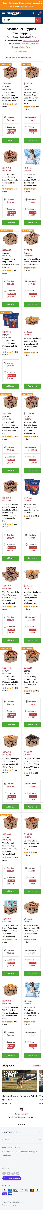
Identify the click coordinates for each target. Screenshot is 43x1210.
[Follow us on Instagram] (13, 1173)
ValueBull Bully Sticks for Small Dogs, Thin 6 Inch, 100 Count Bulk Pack (31, 98)
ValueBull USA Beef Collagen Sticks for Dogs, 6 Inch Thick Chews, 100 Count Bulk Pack (32, 764)
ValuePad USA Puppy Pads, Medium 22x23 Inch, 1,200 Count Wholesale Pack (32, 180)
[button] (8, 104)
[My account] (34, 13)
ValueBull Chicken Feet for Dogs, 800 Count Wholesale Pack (31, 845)
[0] (38, 13)
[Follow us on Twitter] (8, 1173)
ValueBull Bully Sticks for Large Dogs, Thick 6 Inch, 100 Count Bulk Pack (10, 180)
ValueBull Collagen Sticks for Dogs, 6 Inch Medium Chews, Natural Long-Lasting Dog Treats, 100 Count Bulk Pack (10, 512)
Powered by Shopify (9, 1205)
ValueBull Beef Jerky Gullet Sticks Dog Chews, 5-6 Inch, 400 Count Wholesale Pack (10, 597)
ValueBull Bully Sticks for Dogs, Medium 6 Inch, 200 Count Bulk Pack (10, 681)
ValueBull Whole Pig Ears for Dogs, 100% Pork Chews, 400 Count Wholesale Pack (32, 930)
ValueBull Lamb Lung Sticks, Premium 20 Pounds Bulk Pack (10, 263)
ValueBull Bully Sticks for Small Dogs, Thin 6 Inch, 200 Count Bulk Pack (31, 682)
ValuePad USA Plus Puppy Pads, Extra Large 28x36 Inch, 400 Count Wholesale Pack (10, 930)
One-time (10, 117)
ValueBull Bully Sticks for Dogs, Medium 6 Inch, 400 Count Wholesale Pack (10, 427)
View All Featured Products (18, 57)
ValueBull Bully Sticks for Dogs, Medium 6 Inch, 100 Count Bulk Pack (10, 96)
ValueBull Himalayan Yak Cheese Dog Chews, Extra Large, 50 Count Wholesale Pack (10, 1013)
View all (37, 1065)
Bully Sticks (30, 44)
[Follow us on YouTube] (17, 1173)
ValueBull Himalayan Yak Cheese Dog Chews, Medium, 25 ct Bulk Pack (10, 763)
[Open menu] (3, 13)
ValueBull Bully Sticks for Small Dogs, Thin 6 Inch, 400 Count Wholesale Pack (9, 848)
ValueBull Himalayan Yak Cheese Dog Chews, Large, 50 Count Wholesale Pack (32, 344)
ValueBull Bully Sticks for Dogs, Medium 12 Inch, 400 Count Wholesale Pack (30, 427)
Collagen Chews (18, 44)
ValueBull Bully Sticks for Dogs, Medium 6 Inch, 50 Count (9, 345)
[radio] (5, 117)
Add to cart (10, 140)
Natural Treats (25, 47)
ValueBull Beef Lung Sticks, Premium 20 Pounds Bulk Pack (32, 262)
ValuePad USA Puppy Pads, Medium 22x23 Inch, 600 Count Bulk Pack (32, 1013)
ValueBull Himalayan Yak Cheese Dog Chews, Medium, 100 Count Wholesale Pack (32, 597)
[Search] (38, 20)
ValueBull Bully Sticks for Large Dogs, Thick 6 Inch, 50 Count (31, 508)
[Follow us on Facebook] (4, 1173)
